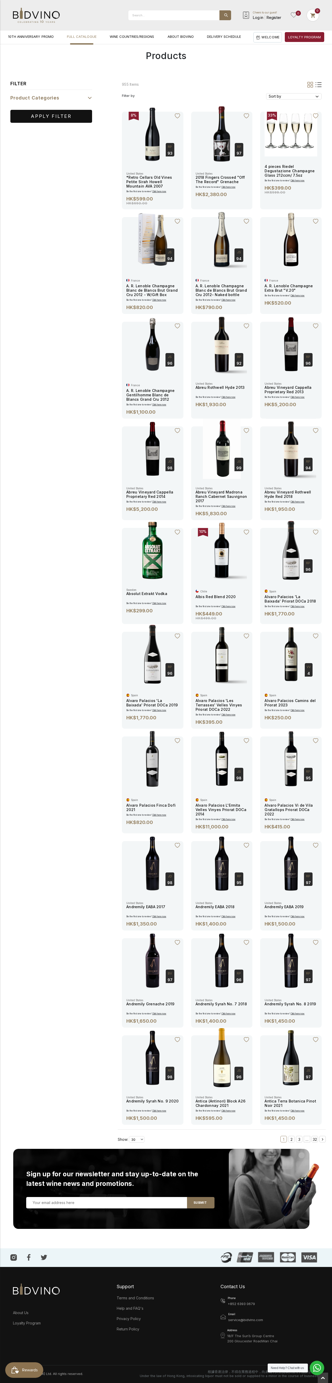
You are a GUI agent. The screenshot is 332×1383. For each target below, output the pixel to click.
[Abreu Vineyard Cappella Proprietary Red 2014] (152, 448)
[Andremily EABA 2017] (152, 863)
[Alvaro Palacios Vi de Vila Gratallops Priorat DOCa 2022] (291, 758)
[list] (318, 84)
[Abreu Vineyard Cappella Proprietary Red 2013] (291, 343)
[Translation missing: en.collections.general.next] (322, 1139)
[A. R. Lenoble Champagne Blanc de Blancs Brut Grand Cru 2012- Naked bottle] (222, 239)
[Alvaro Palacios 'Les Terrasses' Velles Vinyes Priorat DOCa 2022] (222, 653)
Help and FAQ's (130, 1308)
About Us (21, 1312)
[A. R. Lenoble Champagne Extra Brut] (291, 239)
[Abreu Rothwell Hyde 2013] (222, 343)
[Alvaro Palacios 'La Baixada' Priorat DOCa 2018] (291, 550)
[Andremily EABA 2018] (222, 863)
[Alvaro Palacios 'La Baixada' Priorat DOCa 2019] (152, 653)
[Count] (312, 15)
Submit (200, 1203)
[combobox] (179, 15)
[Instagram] (13, 1257)
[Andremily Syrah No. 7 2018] (222, 960)
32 (315, 1139)
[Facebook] (29, 1257)
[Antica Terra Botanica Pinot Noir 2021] (291, 1057)
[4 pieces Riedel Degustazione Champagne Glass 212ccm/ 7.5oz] (291, 129)
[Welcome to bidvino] (36, 15)
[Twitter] (44, 1257)
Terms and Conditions (135, 1298)
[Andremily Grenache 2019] (152, 960)
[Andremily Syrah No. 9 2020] (152, 1057)
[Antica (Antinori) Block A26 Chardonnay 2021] (222, 1057)
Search (225, 15)
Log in (258, 17)
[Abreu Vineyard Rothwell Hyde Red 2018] (291, 448)
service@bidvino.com (245, 1320)
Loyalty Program (27, 1323)
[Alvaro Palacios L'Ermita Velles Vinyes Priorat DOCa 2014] (222, 758)
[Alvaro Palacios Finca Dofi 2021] (152, 758)
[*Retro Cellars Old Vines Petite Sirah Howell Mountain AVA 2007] (152, 134)
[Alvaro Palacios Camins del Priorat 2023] (291, 653)
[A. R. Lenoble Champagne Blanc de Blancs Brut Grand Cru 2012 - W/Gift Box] (152, 239)
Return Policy (128, 1329)
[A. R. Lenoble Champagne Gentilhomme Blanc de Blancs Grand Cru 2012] (152, 343)
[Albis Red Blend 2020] (222, 550)
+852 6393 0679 (241, 1304)
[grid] (310, 84)
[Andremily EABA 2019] (291, 863)
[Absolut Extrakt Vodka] (152, 550)
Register (273, 17)
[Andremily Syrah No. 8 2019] (291, 960)
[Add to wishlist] (177, 116)
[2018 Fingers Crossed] (222, 134)
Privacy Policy (129, 1318)
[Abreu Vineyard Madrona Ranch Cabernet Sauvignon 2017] (222, 448)
